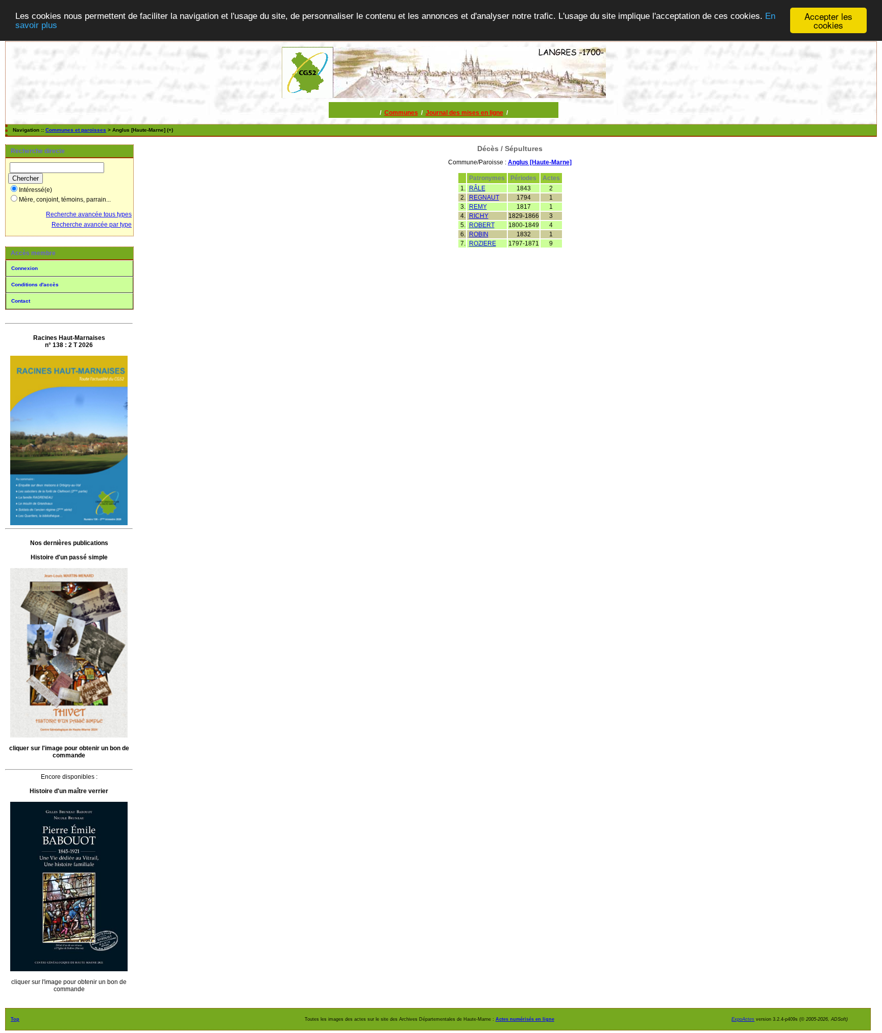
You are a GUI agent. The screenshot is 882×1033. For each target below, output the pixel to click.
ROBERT (482, 225)
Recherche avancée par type (92, 224)
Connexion (24, 268)
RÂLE (477, 188)
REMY (478, 206)
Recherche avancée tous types (89, 214)
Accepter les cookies (828, 20)
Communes (401, 112)
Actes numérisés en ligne (525, 1019)
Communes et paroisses (75, 130)
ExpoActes (742, 1019)
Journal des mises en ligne (464, 112)
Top (15, 1019)
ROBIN (478, 234)
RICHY (478, 215)
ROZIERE (482, 243)
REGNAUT (484, 197)
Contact (20, 301)
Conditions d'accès (35, 284)
